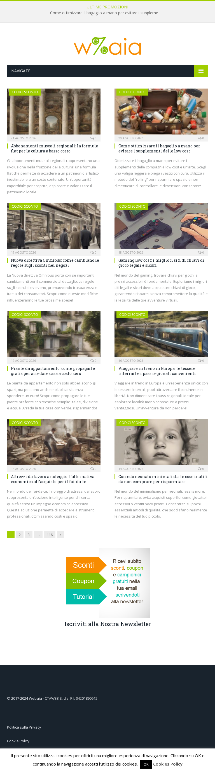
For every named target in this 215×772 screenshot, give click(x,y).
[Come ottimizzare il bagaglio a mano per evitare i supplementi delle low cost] (161, 113)
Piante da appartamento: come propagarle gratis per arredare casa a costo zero (53, 371)
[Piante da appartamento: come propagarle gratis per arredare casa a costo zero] (54, 335)
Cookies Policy (168, 764)
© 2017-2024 (18, 698)
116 (50, 534)
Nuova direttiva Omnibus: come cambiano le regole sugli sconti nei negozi (55, 263)
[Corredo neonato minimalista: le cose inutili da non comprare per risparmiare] (161, 444)
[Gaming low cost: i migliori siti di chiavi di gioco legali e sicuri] (161, 227)
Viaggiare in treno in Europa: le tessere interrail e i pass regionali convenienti (157, 371)
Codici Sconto (25, 92)
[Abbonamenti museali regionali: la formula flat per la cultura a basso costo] (54, 113)
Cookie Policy (18, 740)
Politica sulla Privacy (24, 727)
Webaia (36, 698)
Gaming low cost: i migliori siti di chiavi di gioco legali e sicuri (161, 263)
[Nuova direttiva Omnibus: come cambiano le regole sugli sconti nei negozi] (54, 227)
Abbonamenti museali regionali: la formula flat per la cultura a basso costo (54, 148)
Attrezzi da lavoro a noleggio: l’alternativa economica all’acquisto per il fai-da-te (52, 479)
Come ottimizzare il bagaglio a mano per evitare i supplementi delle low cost (107, 12)
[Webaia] (107, 44)
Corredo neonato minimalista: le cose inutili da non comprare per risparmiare (163, 479)
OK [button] (146, 764)
